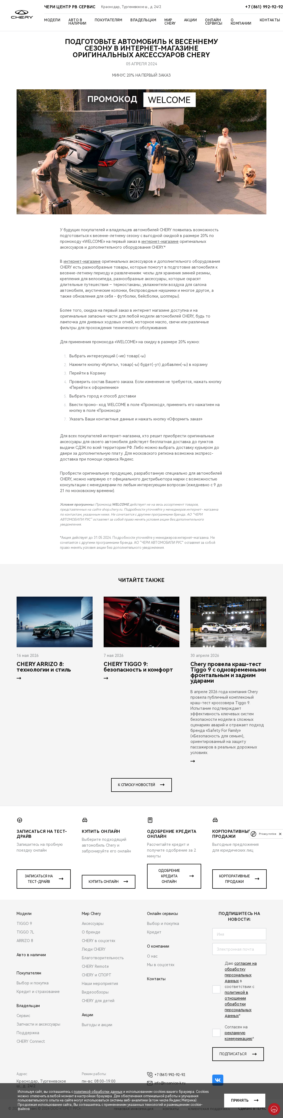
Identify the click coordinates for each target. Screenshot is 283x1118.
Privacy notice (267, 833)
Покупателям (108, 20)
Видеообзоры (95, 992)
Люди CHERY (94, 949)
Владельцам (143, 20)
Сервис (23, 1015)
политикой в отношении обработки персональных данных (238, 1004)
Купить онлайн (104, 882)
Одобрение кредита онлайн (169, 876)
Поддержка (28, 1033)
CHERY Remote (95, 966)
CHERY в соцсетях (98, 940)
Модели (52, 20)
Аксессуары (93, 923)
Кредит (154, 932)
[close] (280, 834)
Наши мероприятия (100, 983)
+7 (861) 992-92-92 (169, 1075)
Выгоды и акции (97, 1025)
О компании (241, 21)
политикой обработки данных (98, 1092)
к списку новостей (136, 785)
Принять (239, 1101)
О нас (152, 956)
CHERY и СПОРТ (96, 975)
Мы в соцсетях (160, 965)
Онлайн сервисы (213, 21)
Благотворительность (103, 958)
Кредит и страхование (38, 991)
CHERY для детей (98, 1001)
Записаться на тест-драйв (39, 879)
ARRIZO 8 (25, 940)
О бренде (91, 932)
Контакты (270, 20)
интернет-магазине (160, 241)
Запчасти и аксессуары (38, 1024)
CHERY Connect (31, 1041)
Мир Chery (170, 21)
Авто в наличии (78, 21)
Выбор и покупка (33, 983)
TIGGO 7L (25, 932)
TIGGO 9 (24, 923)
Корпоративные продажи (234, 879)
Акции (190, 20)
